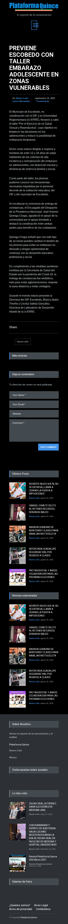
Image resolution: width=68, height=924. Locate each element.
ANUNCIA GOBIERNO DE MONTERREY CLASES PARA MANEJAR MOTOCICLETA (43, 530)
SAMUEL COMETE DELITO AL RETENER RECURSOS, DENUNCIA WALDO (42, 508)
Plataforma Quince (28, 917)
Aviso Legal (41, 905)
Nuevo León (22, 98)
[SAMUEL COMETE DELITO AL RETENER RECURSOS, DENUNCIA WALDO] (17, 512)
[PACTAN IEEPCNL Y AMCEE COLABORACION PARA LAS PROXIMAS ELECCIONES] (17, 577)
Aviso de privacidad (20, 909)
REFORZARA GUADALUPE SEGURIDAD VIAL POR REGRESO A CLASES (42, 552)
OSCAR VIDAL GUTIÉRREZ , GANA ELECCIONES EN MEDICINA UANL (43, 806)
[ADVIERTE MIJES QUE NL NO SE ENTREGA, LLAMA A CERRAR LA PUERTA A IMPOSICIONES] (17, 490)
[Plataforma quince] (34, 7)
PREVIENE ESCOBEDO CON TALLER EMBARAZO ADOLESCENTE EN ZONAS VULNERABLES (34, 68)
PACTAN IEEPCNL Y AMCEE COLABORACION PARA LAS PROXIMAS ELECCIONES (43, 573)
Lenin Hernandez (21, 101)
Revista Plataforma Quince (40, 864)
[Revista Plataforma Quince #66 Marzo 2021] (17, 863)
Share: (13, 327)
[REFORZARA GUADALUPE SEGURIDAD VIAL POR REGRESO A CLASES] (17, 555)
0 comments (42, 101)
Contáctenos (43, 909)
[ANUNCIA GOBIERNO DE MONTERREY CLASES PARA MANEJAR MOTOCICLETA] (17, 534)
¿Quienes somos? (19, 905)
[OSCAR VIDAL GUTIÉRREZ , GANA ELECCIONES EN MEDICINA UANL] (17, 810)
